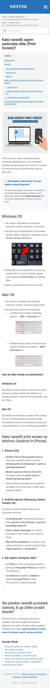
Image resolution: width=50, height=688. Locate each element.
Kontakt (14, 683)
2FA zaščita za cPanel (14, 650)
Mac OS (7, 64)
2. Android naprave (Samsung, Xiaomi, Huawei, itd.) (24, 92)
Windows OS (9, 60)
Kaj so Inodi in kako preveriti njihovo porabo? (24, 659)
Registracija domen (30, 677)
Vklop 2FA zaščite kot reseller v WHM (21, 647)
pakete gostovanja (33, 196)
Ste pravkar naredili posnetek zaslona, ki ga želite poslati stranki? (23, 102)
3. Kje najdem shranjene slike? (17, 98)
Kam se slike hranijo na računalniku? (20, 69)
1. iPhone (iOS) (12, 87)
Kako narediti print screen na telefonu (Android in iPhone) (23, 81)
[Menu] (45, 6)
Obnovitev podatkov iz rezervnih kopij (20, 655)
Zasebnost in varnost (28, 683)
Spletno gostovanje (29, 674)
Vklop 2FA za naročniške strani (18, 652)
